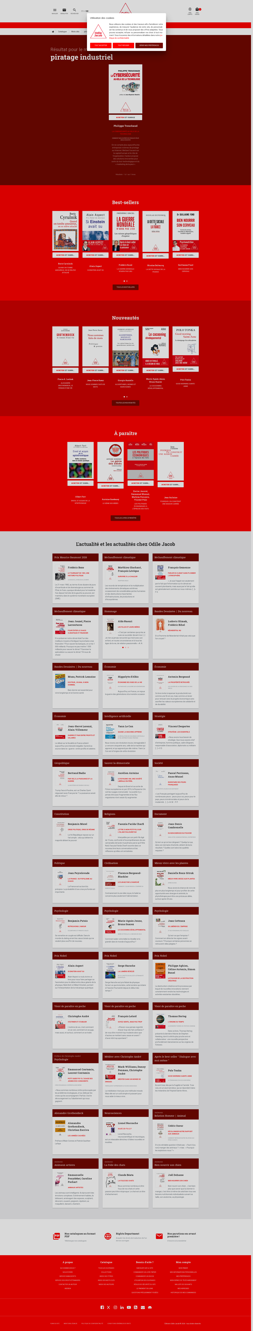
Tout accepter (101, 45)
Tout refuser (123, 45)
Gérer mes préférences (149, 45)
